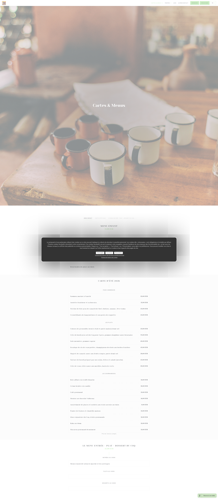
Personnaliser (118, 253)
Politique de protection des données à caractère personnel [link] (109, 255)
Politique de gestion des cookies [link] (109, 257)
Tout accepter (100, 253)
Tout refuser (109, 253)
